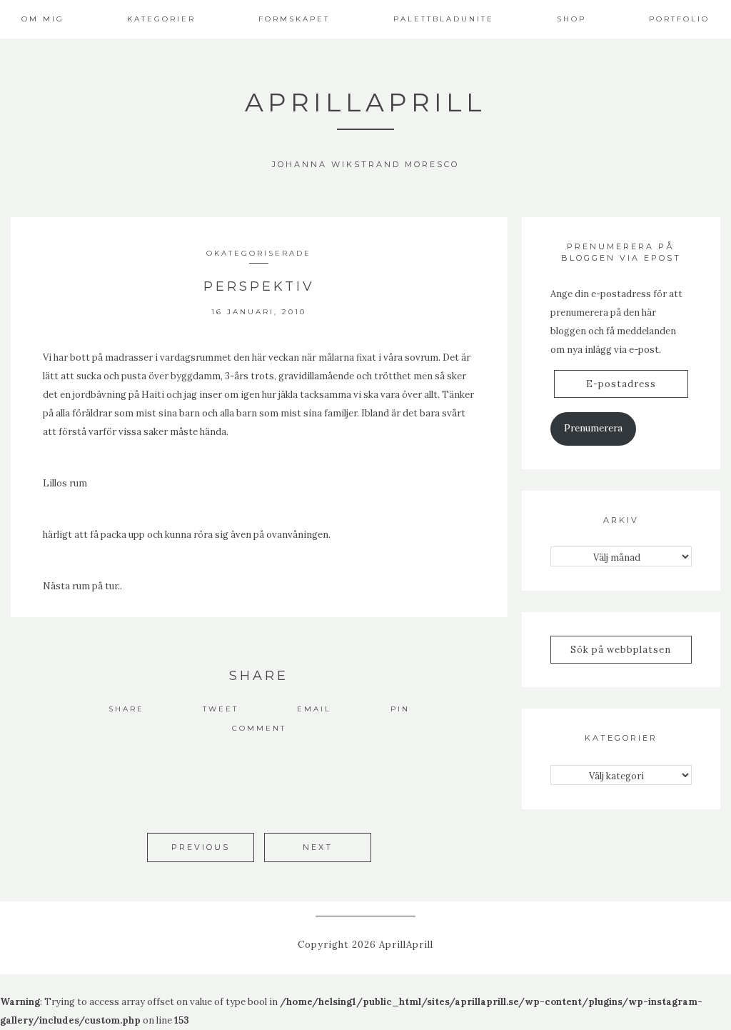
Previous (200, 847)
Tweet (220, 709)
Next (318, 847)
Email (314, 709)
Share (126, 709)
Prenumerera (593, 428)
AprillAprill (365, 102)
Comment (259, 728)
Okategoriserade (258, 253)
